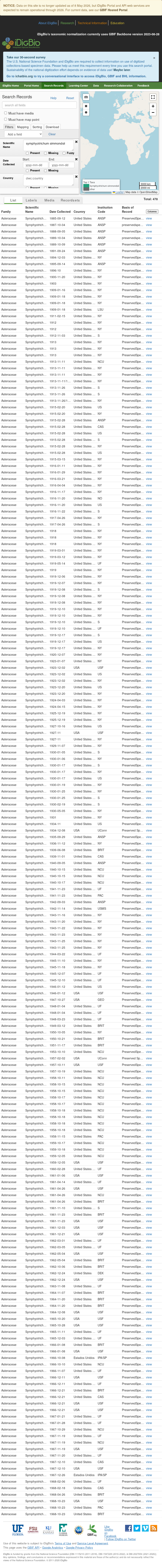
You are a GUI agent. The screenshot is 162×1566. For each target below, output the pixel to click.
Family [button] (6, 211)
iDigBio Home (11, 85)
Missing (53, 153)
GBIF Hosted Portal (113, 10)
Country (8, 178)
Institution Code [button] (105, 209)
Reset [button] (70, 98)
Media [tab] (50, 200)
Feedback (143, 85)
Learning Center (78, 85)
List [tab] (13, 200)
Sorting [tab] (37, 127)
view (149, 218)
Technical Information (92, 23)
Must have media (21, 113)
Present (35, 153)
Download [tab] (52, 127)
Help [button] (53, 98)
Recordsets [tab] (70, 200)
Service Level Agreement (92, 1543)
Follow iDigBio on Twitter (121, 1539)
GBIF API (33, 1547)
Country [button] (79, 211)
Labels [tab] (31, 200)
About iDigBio (47, 23)
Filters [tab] (9, 127)
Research (67, 23)
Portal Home (31, 85)
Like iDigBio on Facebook (110, 1531)
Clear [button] (52, 134)
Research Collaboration (118, 85)
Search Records (54, 85)
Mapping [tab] (23, 127)
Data (96, 85)
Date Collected (9, 162)
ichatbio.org (24, 76)
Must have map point (23, 119)
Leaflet (119, 192)
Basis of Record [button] (128, 209)
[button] (76, 142)
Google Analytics (52, 1547)
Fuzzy (70, 153)
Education (117, 23)
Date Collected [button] (60, 211)
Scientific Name (9, 145)
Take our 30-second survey (26, 57)
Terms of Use (63, 1543)
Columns (152, 211)
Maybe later (121, 70)
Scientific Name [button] (32, 209)
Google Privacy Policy (79, 1547)
